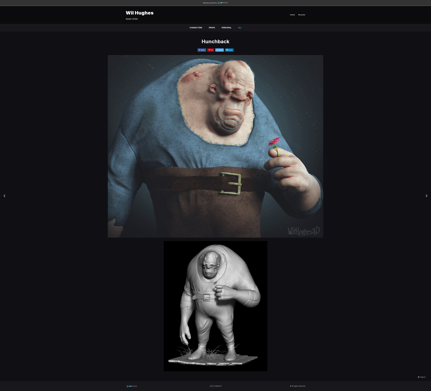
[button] (422, 377)
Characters (196, 28)
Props (212, 28)
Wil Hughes (140, 13)
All (240, 28)
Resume (301, 15)
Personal (226, 28)
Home (292, 15)
